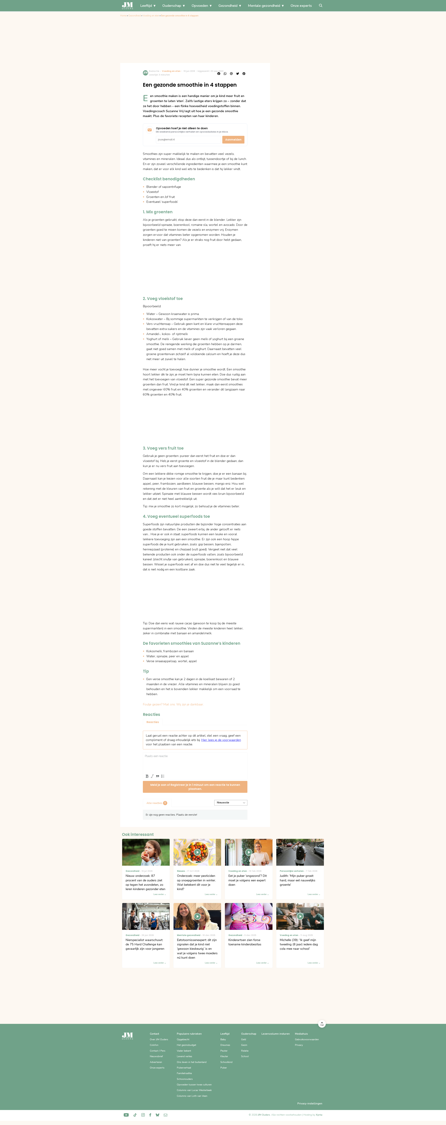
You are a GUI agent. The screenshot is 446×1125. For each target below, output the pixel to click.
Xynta (319, 1114)
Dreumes (225, 1045)
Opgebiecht (183, 1039)
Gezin (244, 1045)
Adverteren (156, 1062)
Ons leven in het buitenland (191, 1062)
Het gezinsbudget (186, 1045)
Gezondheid (227, 5)
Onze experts (301, 5)
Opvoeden (200, 5)
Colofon (154, 1045)
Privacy (299, 1045)
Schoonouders (185, 1079)
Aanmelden (233, 139)
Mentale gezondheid (264, 5)
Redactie (154, 71)
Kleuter (224, 1056)
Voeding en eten (151, 15)
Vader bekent (184, 1050)
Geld (243, 1039)
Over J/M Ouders (159, 1039)
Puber (223, 1067)
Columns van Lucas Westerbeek (194, 1090)
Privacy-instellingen (309, 1103)
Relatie (244, 1050)
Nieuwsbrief (156, 1056)
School (245, 1056)
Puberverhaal (184, 1067)
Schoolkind (226, 1062)
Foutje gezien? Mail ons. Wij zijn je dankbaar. (173, 704)
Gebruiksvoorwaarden (307, 1039)
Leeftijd (146, 5)
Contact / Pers (157, 1050)
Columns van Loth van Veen (192, 1096)
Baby (223, 1039)
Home (123, 15)
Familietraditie (184, 1073)
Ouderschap (171, 5)
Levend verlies (184, 1056)
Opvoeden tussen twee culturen (194, 1084)
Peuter (224, 1050)
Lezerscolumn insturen (276, 1034)
